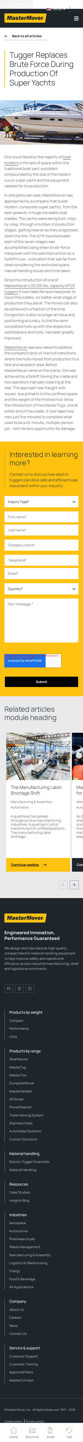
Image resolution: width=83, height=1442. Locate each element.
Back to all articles (27, 36)
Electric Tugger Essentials (29, 1161)
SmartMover (18, 1059)
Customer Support (23, 1356)
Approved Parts (21, 1372)
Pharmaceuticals (22, 1239)
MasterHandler (20, 1091)
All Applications (21, 1287)
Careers (15, 1317)
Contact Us (18, 1333)
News (13, 1325)
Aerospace (17, 1223)
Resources (18, 1184)
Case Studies (19, 1192)
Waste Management (24, 1247)
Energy (14, 1271)
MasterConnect (21, 1380)
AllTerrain (16, 1099)
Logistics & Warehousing (28, 1263)
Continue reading (25, 864)
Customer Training (23, 1364)
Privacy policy (35, 1421)
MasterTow (18, 1075)
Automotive (18, 1231)
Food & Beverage (22, 1279)
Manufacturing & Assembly (31, 801)
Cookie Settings (16, 4)
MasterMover (15, 347)
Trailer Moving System (26, 1115)
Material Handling (22, 1170)
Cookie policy (13, 1421)
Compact (16, 1020)
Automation (20, 807)
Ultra (13, 1036)
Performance (19, 1028)
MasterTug (17, 1067)
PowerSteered (20, 1107)
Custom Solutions (23, 1139)
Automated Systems (25, 1131)
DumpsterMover (21, 1083)
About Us (16, 1309)
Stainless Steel (21, 1123)
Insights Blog (19, 1200)
